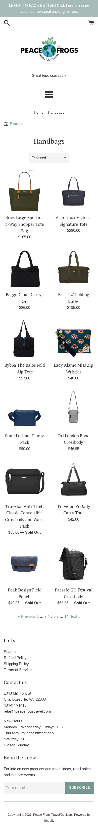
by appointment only (37, 733)
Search (10, 652)
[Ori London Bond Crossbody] (73, 409)
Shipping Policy (16, 664)
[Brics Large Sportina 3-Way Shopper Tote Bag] (24, 191)
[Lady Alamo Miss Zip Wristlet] (73, 338)
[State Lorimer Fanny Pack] (24, 409)
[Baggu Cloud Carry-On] (24, 268)
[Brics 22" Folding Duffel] (73, 268)
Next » (74, 616)
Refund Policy (15, 658)
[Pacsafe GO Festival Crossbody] (73, 563)
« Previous (27, 616)
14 (66, 616)
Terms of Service (18, 670)
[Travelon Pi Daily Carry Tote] (73, 480)
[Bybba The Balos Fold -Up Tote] (24, 338)
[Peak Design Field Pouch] (24, 563)
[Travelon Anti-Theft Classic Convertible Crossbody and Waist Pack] (24, 480)
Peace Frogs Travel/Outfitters (53, 814)
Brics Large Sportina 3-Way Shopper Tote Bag (24, 224)
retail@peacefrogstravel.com (27, 711)
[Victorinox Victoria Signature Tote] (73, 191)
